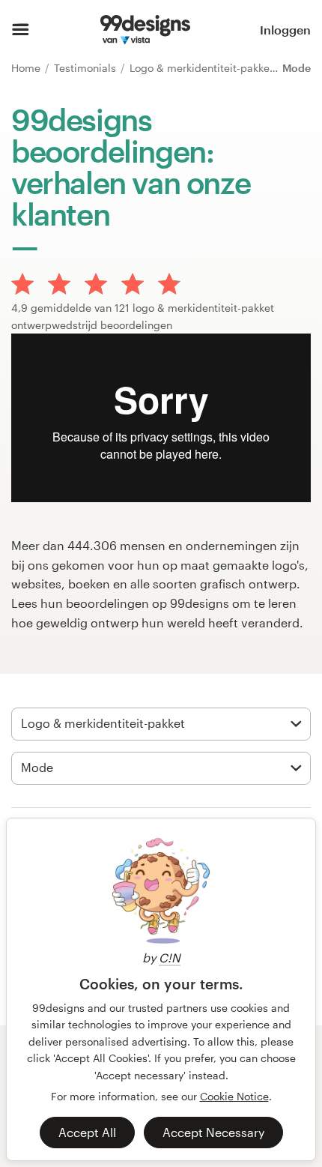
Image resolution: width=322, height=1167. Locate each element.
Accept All (87, 1132)
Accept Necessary (213, 1132)
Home (27, 67)
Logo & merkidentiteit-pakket (203, 67)
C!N (169, 957)
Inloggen (285, 29)
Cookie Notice (234, 1096)
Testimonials (86, 67)
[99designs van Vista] (145, 30)
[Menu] (20, 30)
